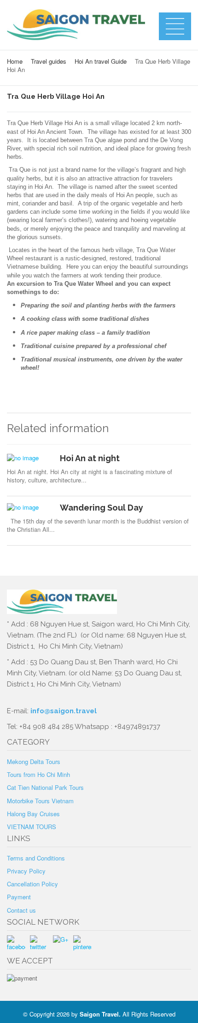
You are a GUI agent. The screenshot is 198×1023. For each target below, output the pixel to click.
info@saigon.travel (63, 711)
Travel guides (48, 61)
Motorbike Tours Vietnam (40, 800)
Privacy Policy (26, 871)
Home (15, 61)
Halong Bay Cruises (33, 813)
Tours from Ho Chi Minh (38, 774)
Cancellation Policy (32, 883)
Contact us (21, 910)
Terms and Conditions (36, 858)
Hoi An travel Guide (101, 61)
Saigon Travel (99, 1014)
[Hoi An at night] (30, 458)
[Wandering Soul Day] (30, 507)
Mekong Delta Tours (33, 761)
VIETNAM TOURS (31, 826)
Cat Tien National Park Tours (45, 787)
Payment (19, 896)
